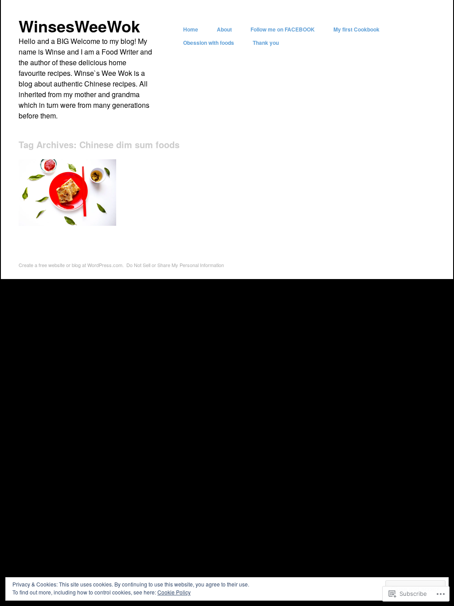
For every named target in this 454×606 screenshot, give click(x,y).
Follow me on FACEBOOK (282, 29)
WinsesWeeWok (79, 25)
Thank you (266, 42)
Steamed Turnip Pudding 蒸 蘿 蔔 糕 (69, 212)
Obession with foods (208, 42)
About (224, 29)
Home (190, 29)
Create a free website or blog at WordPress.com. (71, 264)
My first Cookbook (356, 29)
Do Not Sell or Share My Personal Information (175, 264)
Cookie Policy (174, 592)
